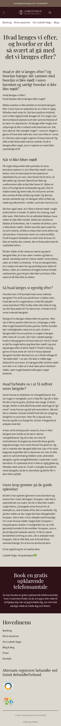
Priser (6, 653)
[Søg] (50, 12)
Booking (7, 22)
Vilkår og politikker (30, 722)
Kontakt (7, 658)
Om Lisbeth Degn (42, 22)
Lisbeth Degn (26, 715)
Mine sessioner (22, 22)
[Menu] (3, 12)
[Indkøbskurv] (57, 13)
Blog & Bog (8, 647)
